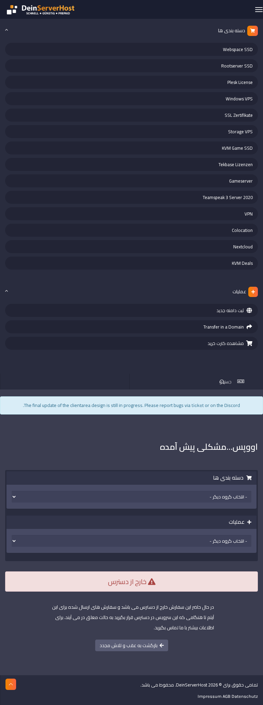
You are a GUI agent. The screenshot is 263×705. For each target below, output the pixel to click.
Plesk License (240, 82)
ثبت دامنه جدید (231, 310)
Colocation (242, 230)
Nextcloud (243, 247)
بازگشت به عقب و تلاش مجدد (130, 645)
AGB (226, 696)
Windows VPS (239, 99)
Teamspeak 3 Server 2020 (228, 197)
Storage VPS (240, 131)
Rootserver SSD (237, 66)
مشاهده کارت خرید (227, 343)
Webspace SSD (238, 49)
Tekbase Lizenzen (235, 164)
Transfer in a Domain (224, 327)
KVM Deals (242, 263)
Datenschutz (244, 696)
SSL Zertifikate (239, 115)
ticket (197, 405)
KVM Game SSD (237, 148)
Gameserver (241, 181)
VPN (249, 214)
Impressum (210, 696)
